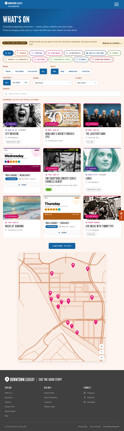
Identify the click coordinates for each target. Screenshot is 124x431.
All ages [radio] (16, 83)
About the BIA (49, 393)
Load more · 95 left (62, 246)
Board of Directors (51, 397)
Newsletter (91, 402)
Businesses (9, 397)
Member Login (49, 407)
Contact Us (48, 402)
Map (6, 416)
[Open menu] (116, 4)
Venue (36, 78)
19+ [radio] (26, 83)
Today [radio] (8, 71)
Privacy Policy (82, 427)
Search (6, 89)
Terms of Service (95, 427)
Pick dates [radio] (32, 71)
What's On (8, 393)
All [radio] (43, 71)
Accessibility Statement (111, 427)
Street (78, 78)
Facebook (90, 397)
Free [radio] (62, 71)
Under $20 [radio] (73, 71)
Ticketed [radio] (86, 71)
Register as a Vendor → (112, 43)
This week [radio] (19, 71)
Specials (8, 402)
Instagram (90, 393)
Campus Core (10, 407)
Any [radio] (54, 71)
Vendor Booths (10, 411)
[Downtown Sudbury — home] (13, 4)
